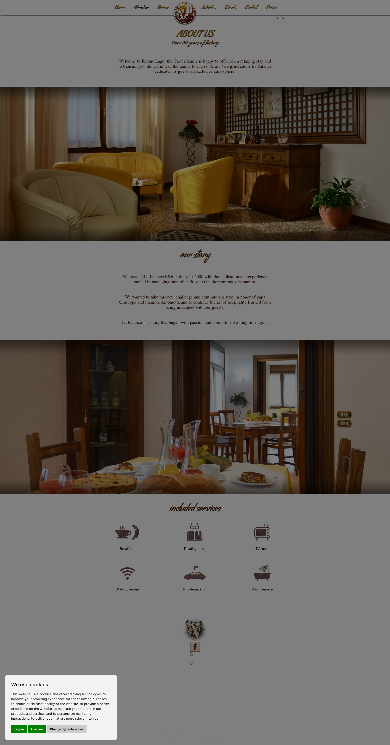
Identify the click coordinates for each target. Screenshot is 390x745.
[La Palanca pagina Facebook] (195, 650)
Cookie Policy (206, 709)
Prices (271, 8)
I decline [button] (37, 729)
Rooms (163, 8)
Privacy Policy (183, 709)
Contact (251, 8)
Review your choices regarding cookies (195, 715)
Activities (208, 8)
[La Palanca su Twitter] (195, 660)
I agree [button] (19, 729)
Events (230, 8)
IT (277, 18)
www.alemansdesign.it (212, 736)
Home (120, 8)
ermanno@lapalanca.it (198, 695)
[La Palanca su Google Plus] (195, 670)
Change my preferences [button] (66, 729)
